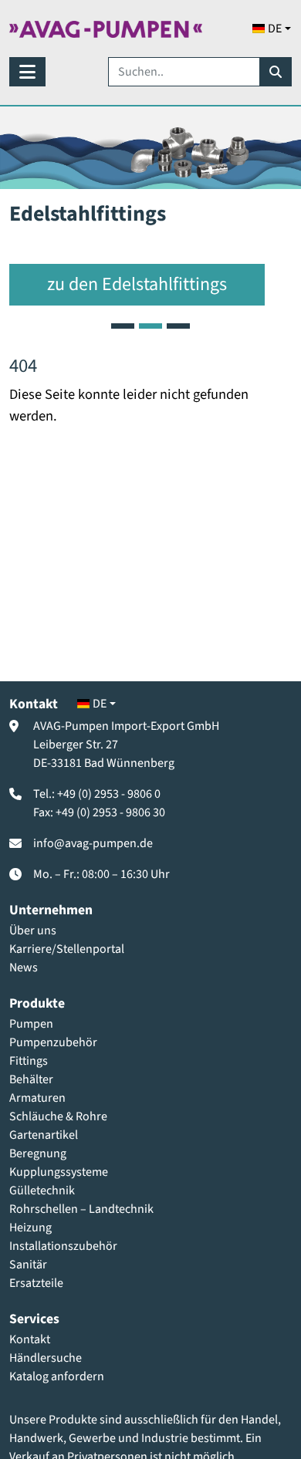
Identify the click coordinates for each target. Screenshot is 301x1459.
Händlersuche (45, 1357)
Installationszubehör (63, 1246)
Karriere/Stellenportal (66, 949)
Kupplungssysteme (58, 1171)
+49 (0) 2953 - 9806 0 (109, 793)
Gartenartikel (43, 1134)
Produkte (37, 1003)
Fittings (28, 1060)
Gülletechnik (42, 1190)
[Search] (275, 71)
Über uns (32, 930)
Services (34, 1319)
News (23, 967)
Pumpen (31, 1023)
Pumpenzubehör (53, 1042)
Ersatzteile (36, 1283)
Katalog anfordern (56, 1376)
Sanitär (28, 1264)
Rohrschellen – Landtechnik (81, 1209)
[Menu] (27, 71)
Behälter (31, 1079)
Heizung (30, 1227)
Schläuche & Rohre (58, 1116)
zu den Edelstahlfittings (137, 284)
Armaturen (37, 1097)
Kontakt (29, 1339)
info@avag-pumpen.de (93, 843)
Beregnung (37, 1153)
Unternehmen (51, 910)
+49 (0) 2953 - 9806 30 (110, 812)
